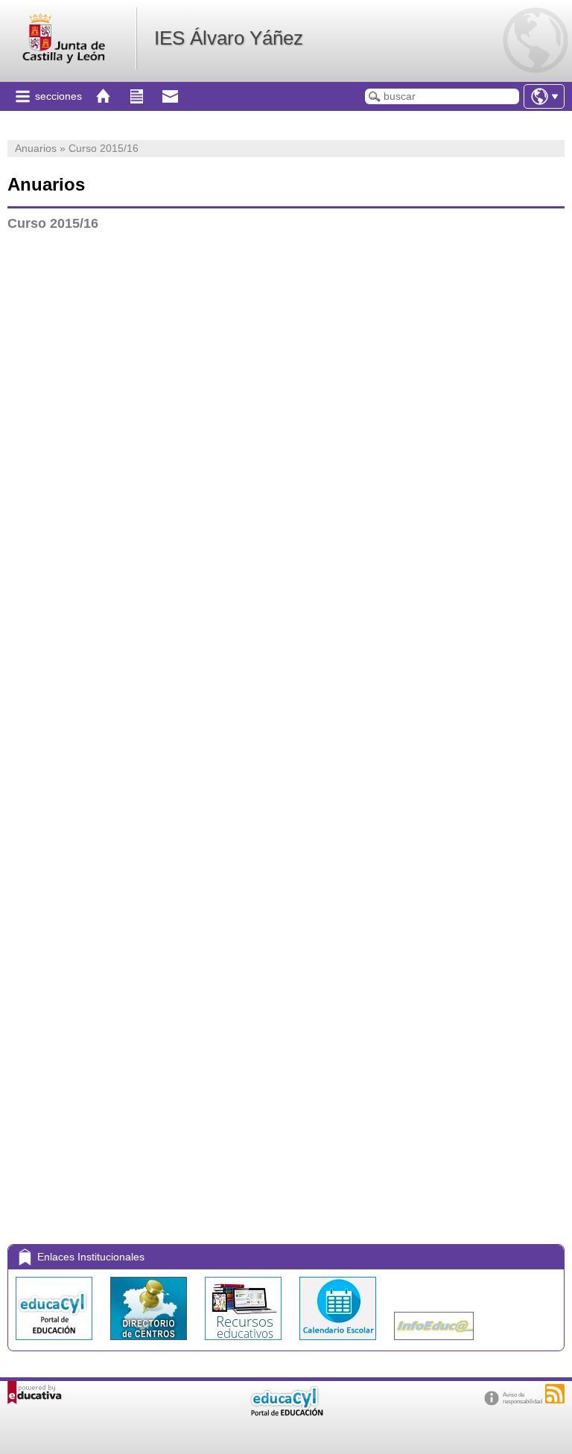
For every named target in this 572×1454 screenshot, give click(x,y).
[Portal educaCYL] (55, 1343)
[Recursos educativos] (244, 1343)
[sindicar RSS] (555, 1393)
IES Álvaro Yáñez (228, 38)
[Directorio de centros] (150, 1343)
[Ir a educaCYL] (286, 1412)
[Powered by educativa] (34, 1392)
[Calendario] (339, 1343)
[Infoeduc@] (434, 1343)
